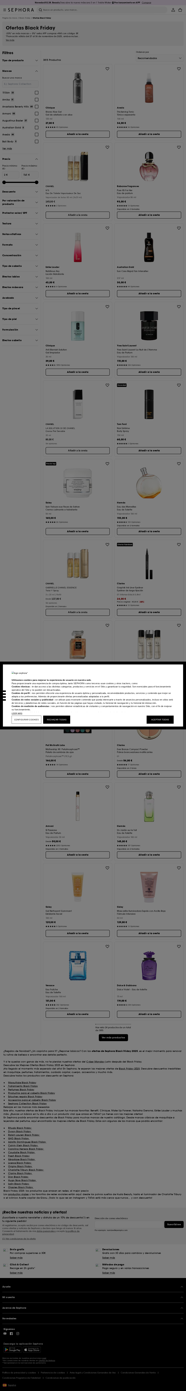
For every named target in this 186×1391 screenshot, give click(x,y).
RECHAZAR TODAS (56, 719)
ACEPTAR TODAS (160, 719)
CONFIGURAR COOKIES (26, 719)
